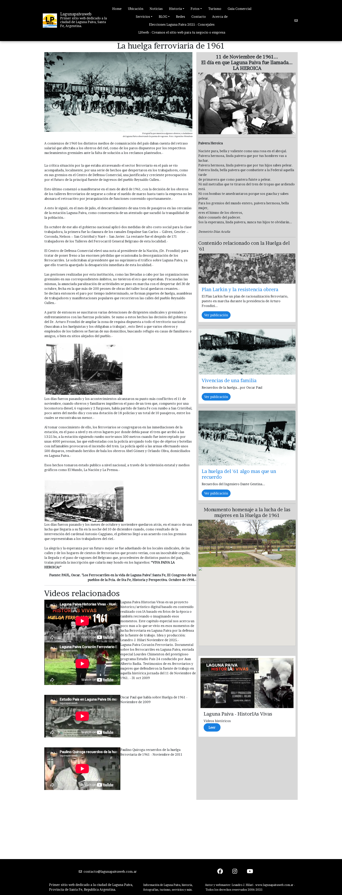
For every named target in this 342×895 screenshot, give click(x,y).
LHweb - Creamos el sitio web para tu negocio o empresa (181, 32)
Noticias (156, 9)
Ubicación (135, 9)
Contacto (198, 17)
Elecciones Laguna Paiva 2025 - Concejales (182, 24)
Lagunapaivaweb (75, 14)
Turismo (214, 9)
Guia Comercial (239, 9)
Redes (180, 17)
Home (117, 9)
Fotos (195, 9)
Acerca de (220, 17)
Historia (175, 9)
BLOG (163, 17)
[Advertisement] (171, 829)
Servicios (143, 17)
